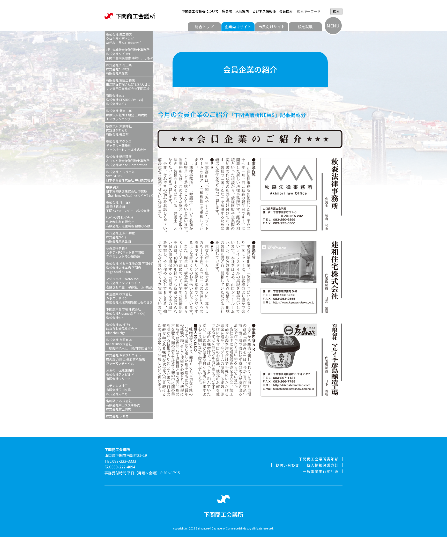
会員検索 (286, 11)
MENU (333, 26)
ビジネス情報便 (264, 11)
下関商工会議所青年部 (319, 458)
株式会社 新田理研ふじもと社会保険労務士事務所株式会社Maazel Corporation (128, 160)
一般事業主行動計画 (321, 471)
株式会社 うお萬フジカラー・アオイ (120, 418)
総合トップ (204, 26)
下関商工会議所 (135, 16)
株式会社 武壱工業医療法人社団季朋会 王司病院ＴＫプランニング (126, 114)
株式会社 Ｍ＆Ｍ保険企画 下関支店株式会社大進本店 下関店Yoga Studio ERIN (129, 267)
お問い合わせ (287, 465)
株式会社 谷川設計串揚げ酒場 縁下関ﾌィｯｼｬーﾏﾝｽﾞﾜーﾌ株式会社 (128, 206)
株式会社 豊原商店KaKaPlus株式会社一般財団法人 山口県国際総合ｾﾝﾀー (129, 343)
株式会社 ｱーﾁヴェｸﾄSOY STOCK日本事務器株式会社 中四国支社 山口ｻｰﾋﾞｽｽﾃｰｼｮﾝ (129, 176)
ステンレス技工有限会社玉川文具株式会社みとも (118, 389)
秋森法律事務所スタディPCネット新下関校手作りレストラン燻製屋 (125, 252)
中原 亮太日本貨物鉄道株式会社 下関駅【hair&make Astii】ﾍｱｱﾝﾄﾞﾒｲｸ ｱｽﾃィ (129, 191)
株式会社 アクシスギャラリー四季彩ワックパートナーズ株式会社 (126, 145)
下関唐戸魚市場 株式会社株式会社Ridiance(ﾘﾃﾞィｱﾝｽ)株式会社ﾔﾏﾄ (125, 313)
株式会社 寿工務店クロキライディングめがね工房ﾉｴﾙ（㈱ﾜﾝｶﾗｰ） (124, 38)
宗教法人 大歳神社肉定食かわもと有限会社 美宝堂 (119, 130)
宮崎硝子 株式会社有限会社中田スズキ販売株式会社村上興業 (123, 405)
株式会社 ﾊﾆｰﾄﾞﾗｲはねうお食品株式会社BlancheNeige (121, 328)
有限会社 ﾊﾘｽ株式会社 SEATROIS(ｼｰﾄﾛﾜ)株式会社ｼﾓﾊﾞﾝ (124, 99)
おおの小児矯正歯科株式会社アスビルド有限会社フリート (120, 374)
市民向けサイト (271, 26)
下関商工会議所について (200, 11)
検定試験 (305, 26)
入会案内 (242, 11)
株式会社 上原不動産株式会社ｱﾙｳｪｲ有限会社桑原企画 (120, 237)
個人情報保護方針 (323, 465)
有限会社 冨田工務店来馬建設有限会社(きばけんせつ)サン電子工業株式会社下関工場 (129, 84)
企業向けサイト (238, 26)
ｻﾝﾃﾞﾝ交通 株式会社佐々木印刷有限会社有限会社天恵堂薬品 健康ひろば (128, 221)
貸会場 (227, 11)
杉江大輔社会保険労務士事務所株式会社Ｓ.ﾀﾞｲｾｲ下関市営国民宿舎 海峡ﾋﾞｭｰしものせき (129, 53)
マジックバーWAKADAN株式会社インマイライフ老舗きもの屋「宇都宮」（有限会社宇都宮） (129, 282)
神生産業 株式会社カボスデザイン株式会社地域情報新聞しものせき (129, 298)
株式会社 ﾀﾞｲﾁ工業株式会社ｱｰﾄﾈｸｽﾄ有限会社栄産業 (119, 69)
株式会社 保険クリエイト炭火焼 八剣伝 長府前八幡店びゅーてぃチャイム (125, 359)
